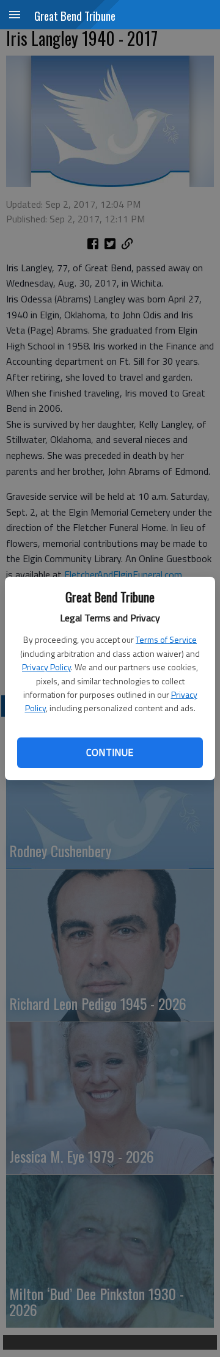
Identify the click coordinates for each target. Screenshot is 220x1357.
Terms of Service (166, 639)
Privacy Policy (46, 666)
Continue (109, 752)
